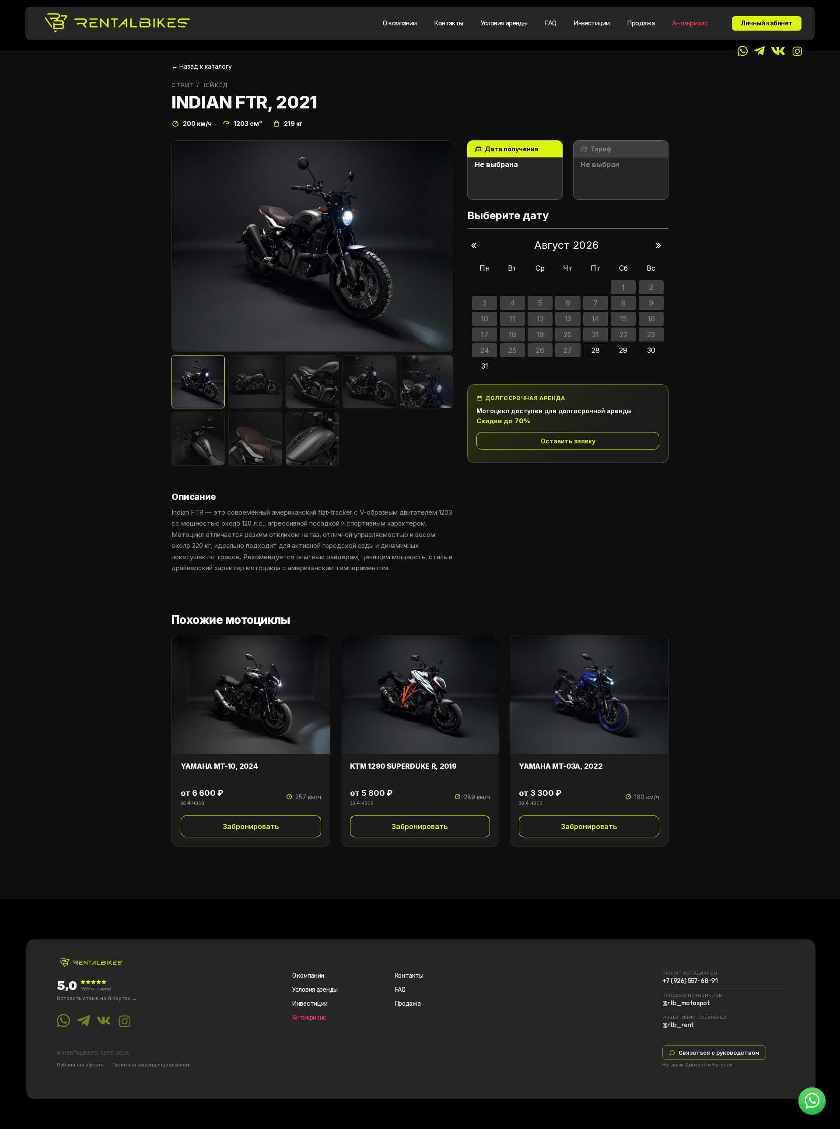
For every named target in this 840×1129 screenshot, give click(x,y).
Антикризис (689, 23)
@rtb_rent (678, 1025)
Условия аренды (504, 23)
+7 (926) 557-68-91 (690, 981)
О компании (399, 23)
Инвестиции (591, 23)
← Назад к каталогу (202, 66)
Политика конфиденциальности (151, 1065)
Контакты (448, 23)
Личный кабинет (767, 23)
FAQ (550, 23)
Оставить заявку (568, 441)
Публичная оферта (80, 1065)
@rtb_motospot (686, 1003)
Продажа (640, 23)
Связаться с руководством (719, 1052)
